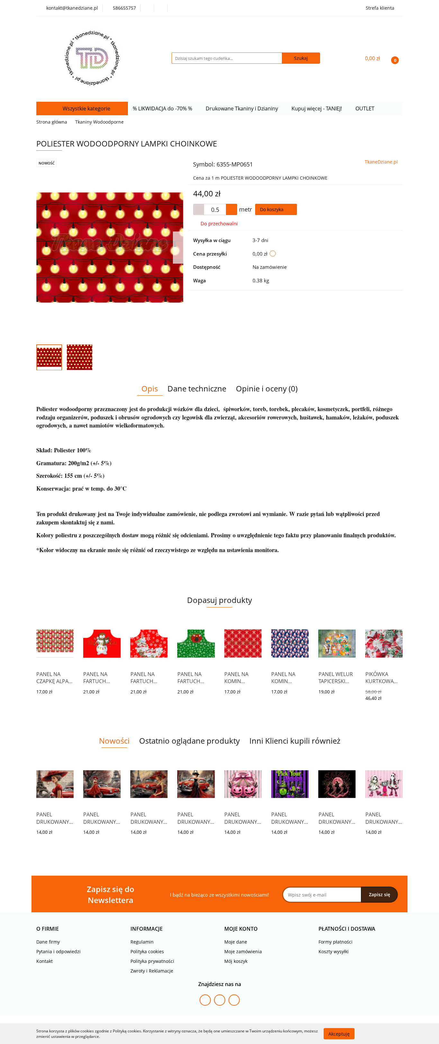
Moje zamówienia (243, 951)
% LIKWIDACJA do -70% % (163, 108)
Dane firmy (48, 942)
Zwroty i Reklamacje (151, 971)
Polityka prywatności (152, 961)
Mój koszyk (235, 961)
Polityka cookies (147, 951)
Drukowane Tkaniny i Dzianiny (242, 108)
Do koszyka (272, 209)
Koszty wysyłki (333, 951)
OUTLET (365, 108)
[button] (47, 928)
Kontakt (44, 961)
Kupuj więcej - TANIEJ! (317, 108)
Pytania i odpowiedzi (58, 951)
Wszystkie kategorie (85, 108)
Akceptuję (339, 1033)
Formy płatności (335, 942)
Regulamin (142, 942)
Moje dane (235, 942)
